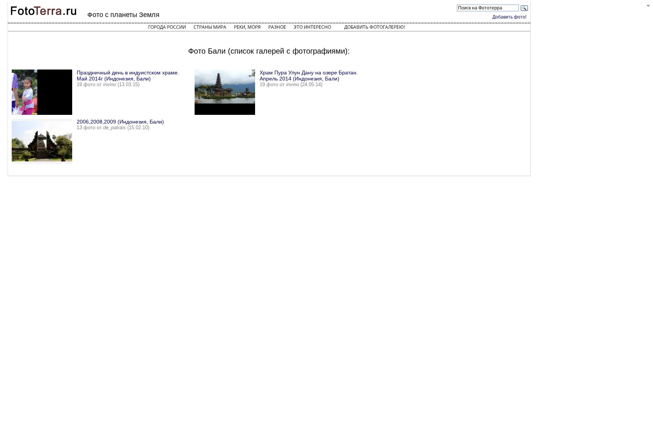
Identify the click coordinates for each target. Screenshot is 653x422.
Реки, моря (247, 27)
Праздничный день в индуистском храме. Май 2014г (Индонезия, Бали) (128, 76)
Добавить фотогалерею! (374, 27)
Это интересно (312, 27)
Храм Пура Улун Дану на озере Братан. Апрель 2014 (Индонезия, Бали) (309, 76)
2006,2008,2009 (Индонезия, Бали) (120, 122)
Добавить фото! (509, 17)
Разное (277, 27)
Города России (167, 27)
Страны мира (209, 27)
